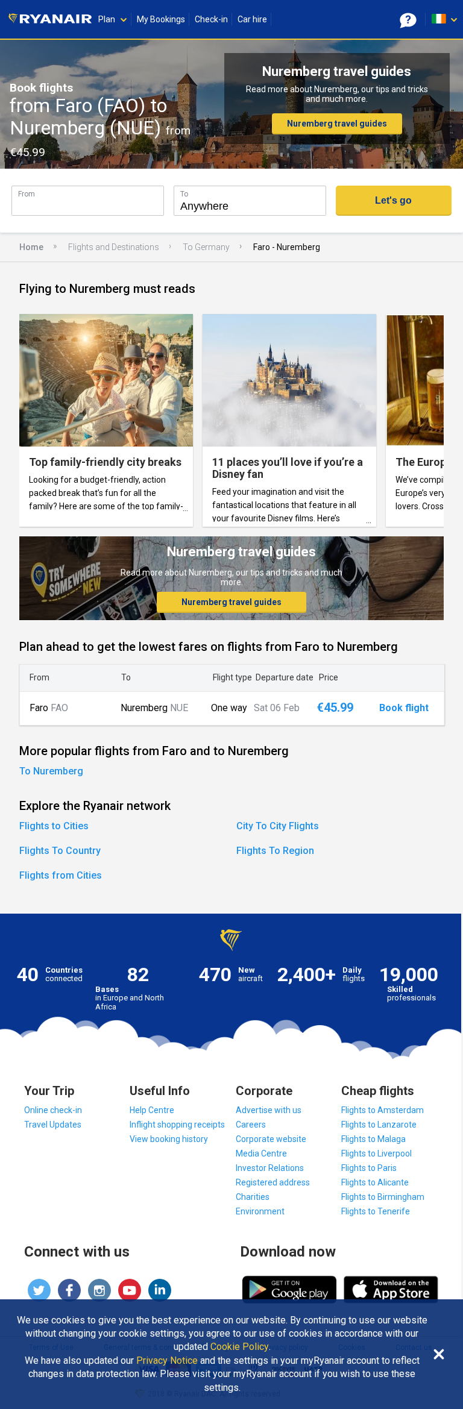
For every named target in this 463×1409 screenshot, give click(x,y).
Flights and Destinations (113, 247)
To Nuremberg (51, 771)
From (26, 194)
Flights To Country (60, 850)
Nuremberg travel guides (337, 123)
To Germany (206, 247)
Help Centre (152, 1110)
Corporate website (271, 1139)
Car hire (252, 19)
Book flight (404, 708)
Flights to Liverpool (376, 1153)
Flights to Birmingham (382, 1197)
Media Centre (261, 1153)
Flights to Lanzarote (379, 1124)
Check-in (211, 19)
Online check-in (53, 1110)
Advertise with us (268, 1110)
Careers (251, 1124)
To (184, 194)
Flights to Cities (54, 826)
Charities (252, 1197)
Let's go (393, 200)
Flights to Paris (369, 1168)
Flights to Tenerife (375, 1211)
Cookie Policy (239, 1347)
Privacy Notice (167, 1360)
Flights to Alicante (375, 1182)
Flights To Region (275, 850)
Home (31, 247)
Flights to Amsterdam (382, 1110)
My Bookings (161, 19)
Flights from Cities (60, 875)
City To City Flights (277, 826)
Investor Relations (270, 1168)
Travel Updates (52, 1124)
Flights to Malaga (373, 1139)
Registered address (273, 1182)
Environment (260, 1211)
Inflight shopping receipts (177, 1124)
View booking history (169, 1139)
